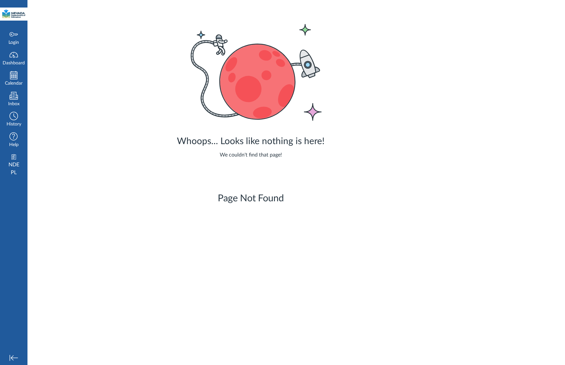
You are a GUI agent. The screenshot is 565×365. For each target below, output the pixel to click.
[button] (13, 119)
